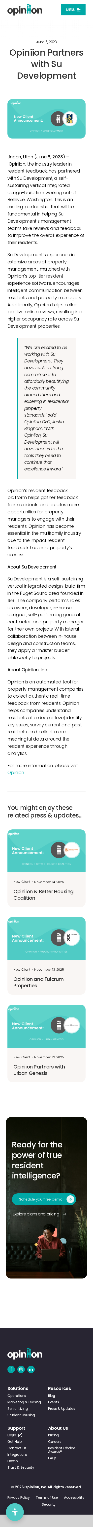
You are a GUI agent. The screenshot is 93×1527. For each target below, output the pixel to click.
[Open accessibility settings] (15, 1512)
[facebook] (11, 1369)
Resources (59, 1388)
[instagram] (21, 1369)
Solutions (17, 1388)
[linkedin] (31, 1369)
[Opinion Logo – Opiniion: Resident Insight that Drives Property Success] (24, 6)
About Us (58, 1428)
